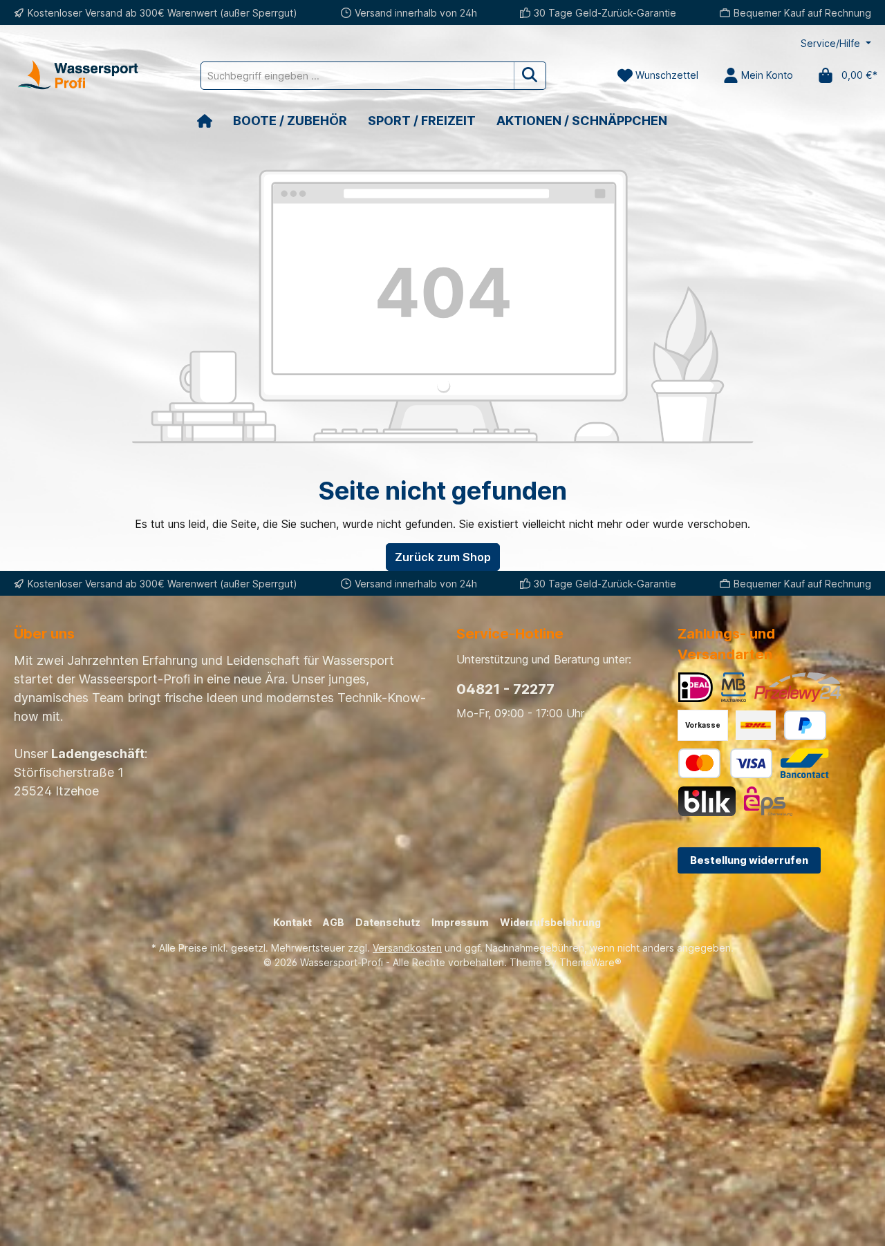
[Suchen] (530, 76)
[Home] (215, 120)
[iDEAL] (696, 687)
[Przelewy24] (797, 687)
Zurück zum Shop (443, 557)
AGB (333, 922)
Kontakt (292, 922)
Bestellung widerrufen (749, 860)
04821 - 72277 (505, 689)
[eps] (768, 801)
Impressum (460, 922)
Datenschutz (387, 922)
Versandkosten (407, 948)
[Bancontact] (805, 763)
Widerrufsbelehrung (550, 922)
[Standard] (755, 725)
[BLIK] (707, 801)
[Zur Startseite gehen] (76, 75)
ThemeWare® (590, 962)
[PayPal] (805, 725)
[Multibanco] (733, 687)
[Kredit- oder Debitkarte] (725, 763)
